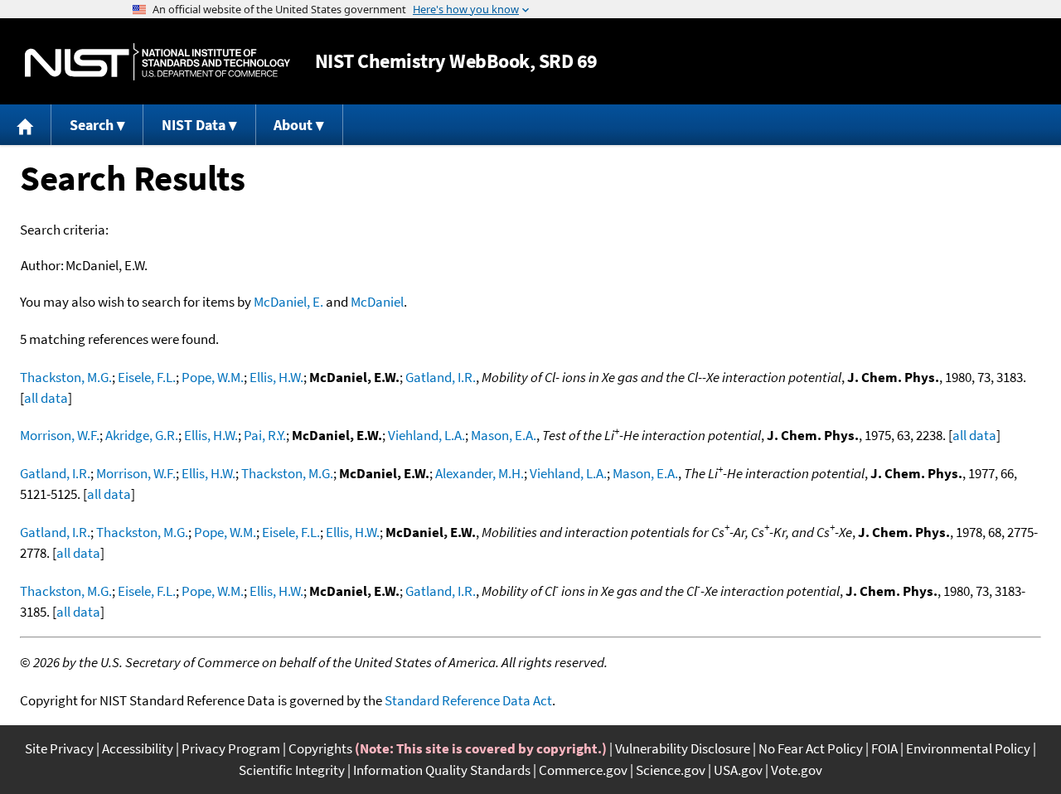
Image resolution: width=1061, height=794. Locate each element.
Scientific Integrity (292, 770)
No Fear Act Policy (810, 748)
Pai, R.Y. (265, 435)
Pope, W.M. (213, 377)
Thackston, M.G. (66, 377)
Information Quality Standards (441, 770)
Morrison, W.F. (59, 435)
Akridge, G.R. (141, 435)
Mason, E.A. (503, 435)
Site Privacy (59, 748)
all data (46, 398)
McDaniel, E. (288, 302)
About (293, 124)
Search (92, 124)
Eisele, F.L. (147, 377)
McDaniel (377, 302)
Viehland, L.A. (426, 435)
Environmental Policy (968, 748)
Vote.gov (796, 770)
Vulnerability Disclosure (682, 748)
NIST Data (193, 124)
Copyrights (320, 748)
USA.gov (738, 770)
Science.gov (670, 770)
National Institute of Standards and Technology (157, 61)
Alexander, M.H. (479, 473)
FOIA (884, 748)
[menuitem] (25, 124)
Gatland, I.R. (440, 377)
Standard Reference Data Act (468, 700)
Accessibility (137, 748)
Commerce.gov (583, 770)
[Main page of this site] (25, 124)
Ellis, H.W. (276, 377)
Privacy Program (231, 748)
